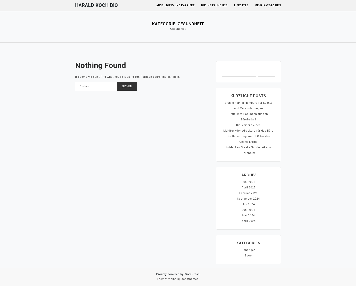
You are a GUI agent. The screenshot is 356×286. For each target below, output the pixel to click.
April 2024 (249, 221)
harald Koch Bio (96, 5)
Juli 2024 (248, 204)
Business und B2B (214, 5)
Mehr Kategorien (268, 5)
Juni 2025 (248, 182)
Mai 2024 (248, 215)
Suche (266, 71)
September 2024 (248, 198)
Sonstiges (249, 250)
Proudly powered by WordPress (178, 274)
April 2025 (249, 187)
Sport (248, 255)
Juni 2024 (248, 209)
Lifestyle (241, 5)
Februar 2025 (248, 193)
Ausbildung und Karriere (175, 5)
